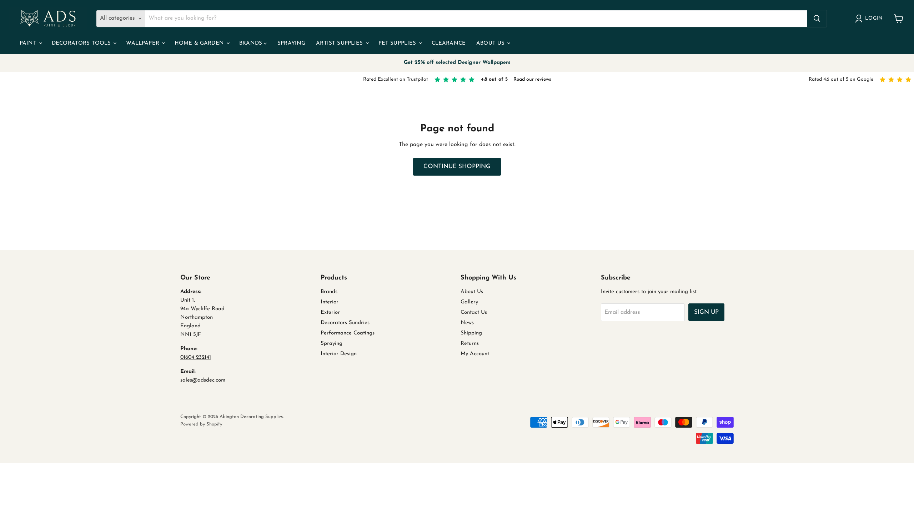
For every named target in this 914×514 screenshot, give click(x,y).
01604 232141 (195, 357)
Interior (329, 302)
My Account (475, 354)
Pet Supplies (398, 43)
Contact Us (474, 312)
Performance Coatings (348, 333)
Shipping (471, 333)
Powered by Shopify (201, 424)
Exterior (330, 312)
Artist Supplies (340, 43)
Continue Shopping (457, 166)
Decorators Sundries (345, 323)
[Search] (817, 18)
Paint (29, 43)
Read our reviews (532, 79)
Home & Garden (200, 43)
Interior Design (339, 354)
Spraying (291, 43)
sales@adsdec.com (202, 380)
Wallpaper (143, 43)
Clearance (449, 43)
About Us (491, 43)
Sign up (706, 312)
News (467, 323)
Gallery (469, 302)
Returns (470, 343)
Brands (251, 43)
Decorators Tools (82, 43)
